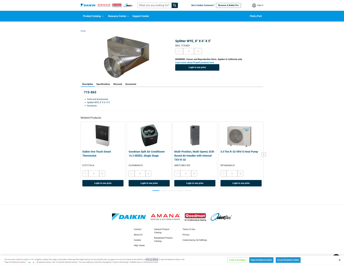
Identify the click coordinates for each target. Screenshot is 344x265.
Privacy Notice (152, 259)
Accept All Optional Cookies (288, 260)
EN (29, 262)
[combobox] (31, 262)
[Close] (340, 260)
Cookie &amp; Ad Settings (194, 240)
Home (83, 31)
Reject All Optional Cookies (261, 260)
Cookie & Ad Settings (237, 260)
